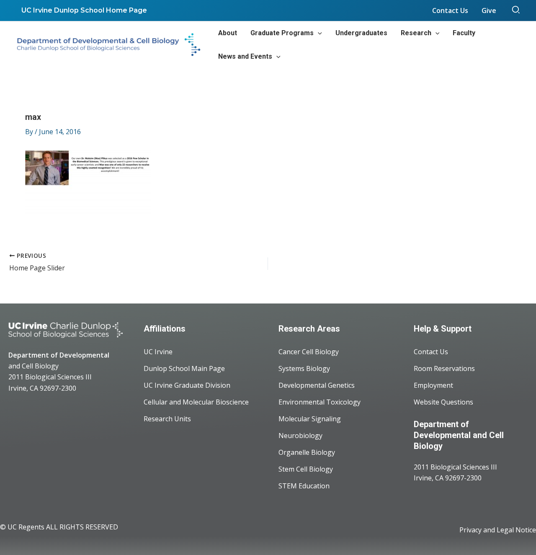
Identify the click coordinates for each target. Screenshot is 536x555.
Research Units (167, 418)
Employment (433, 385)
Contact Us (431, 351)
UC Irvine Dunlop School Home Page (84, 10)
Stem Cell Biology (305, 469)
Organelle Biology (306, 452)
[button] (516, 10)
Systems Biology (304, 368)
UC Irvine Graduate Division (187, 385)
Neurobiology (300, 435)
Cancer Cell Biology (308, 351)
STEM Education (304, 485)
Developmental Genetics (316, 385)
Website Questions (443, 402)
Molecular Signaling (309, 418)
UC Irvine (158, 351)
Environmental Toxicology (319, 402)
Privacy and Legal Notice (497, 529)
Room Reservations (444, 368)
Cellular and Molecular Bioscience (196, 402)
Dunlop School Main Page (184, 368)
